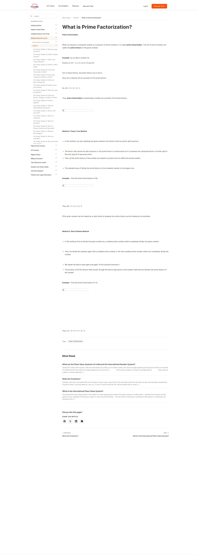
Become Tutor (88, 6)
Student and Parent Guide (39, 167)
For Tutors (50, 6)
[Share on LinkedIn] (76, 421)
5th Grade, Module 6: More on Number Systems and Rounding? (43, 127)
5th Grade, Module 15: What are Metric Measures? (43, 81)
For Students (63, 6)
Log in (145, 6)
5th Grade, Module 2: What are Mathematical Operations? (43, 107)
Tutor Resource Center (38, 162)
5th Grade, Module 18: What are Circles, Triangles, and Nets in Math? (45, 96)
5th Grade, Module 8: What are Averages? (43, 137)
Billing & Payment (37, 158)
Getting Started (36, 25)
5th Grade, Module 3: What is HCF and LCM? (44, 112)
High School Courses (38, 146)
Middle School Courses (39, 38)
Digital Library (35, 154)
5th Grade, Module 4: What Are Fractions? (43, 117)
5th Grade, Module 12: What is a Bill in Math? (45, 66)
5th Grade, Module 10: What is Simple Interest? (45, 55)
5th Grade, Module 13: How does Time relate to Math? (44, 71)
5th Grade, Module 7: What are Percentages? (43, 132)
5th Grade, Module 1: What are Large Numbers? (45, 50)
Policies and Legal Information (41, 175)
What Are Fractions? (71, 379)
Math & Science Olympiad (41, 42)
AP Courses (35, 150)
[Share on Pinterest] (82, 421)
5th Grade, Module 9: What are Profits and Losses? (45, 142)
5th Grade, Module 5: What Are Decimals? (43, 122)
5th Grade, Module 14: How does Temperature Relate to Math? (44, 76)
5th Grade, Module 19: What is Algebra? (43, 102)
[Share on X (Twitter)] (70, 421)
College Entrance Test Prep (40, 34)
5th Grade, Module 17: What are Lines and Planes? (45, 91)
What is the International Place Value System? (82, 391)
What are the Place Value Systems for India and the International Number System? (98, 364)
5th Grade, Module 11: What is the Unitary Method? (44, 61)
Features (75, 6)
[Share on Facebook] (64, 421)
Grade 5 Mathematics (75, 341)
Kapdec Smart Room (38, 29)
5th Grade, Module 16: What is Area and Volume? (44, 86)
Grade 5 (35, 46)
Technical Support (37, 171)
